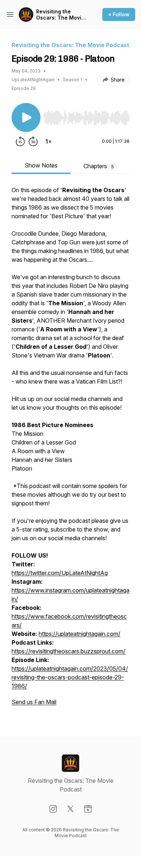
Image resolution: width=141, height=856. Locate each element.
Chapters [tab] (99, 166)
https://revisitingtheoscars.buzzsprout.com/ (68, 651)
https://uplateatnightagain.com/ (79, 633)
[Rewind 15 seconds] (20, 141)
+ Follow (118, 14)
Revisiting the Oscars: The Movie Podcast (60, 14)
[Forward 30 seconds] (33, 141)
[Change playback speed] (48, 141)
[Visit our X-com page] (70, 808)
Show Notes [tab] (41, 165)
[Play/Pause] (26, 117)
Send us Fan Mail (34, 702)
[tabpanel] (70, 450)
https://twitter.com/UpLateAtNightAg (60, 572)
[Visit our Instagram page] (53, 808)
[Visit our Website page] (87, 808)
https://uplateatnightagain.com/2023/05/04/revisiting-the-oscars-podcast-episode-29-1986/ (70, 677)
